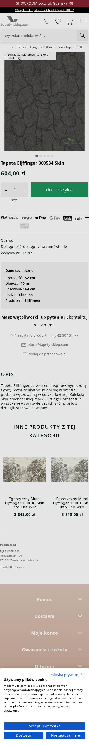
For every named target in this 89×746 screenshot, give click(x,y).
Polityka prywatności (67, 674)
